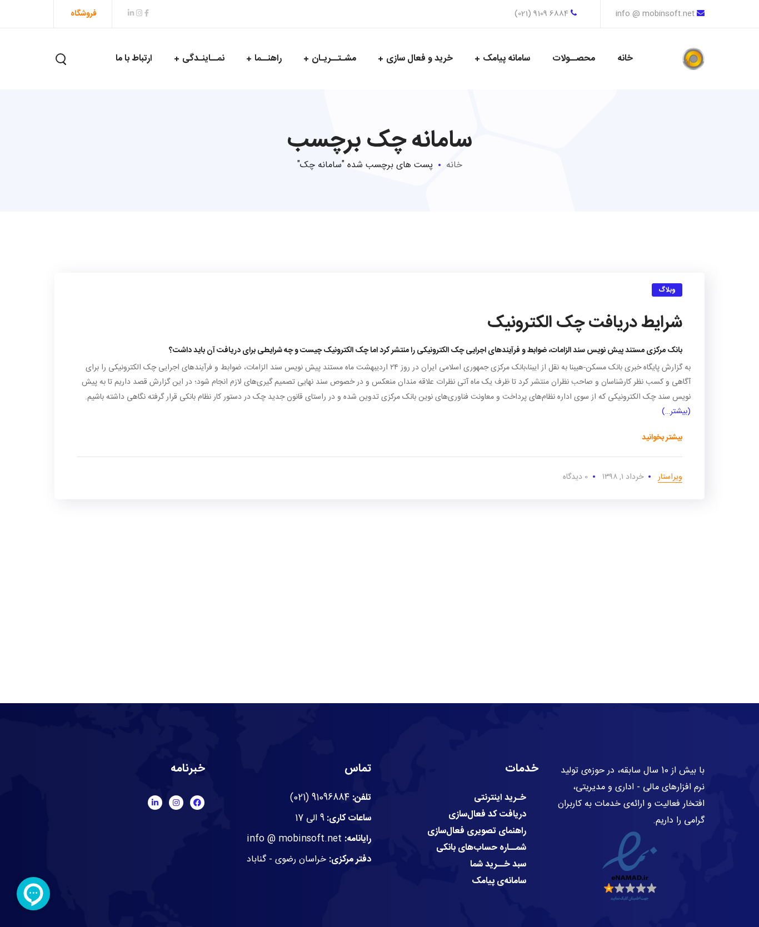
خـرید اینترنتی (500, 798)
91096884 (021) (319, 797)
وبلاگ (667, 289)
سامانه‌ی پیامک (499, 881)
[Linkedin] (155, 802)
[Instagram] (176, 802)
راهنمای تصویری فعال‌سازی (476, 831)
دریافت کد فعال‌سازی (487, 814)
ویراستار (670, 477)
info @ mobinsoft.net (655, 14)
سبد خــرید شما (498, 864)
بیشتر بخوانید (662, 437)
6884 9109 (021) (543, 14)
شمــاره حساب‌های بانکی (481, 848)
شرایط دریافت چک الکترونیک (584, 323)
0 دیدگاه (575, 477)
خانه (454, 165)
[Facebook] (197, 802)
